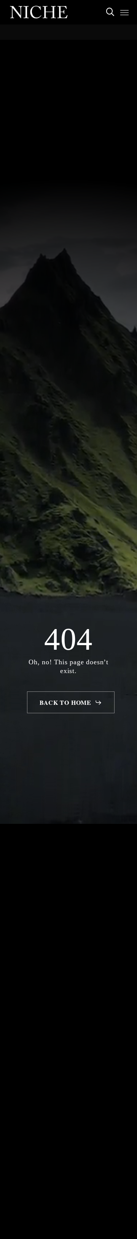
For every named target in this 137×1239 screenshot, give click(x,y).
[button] (124, 12)
